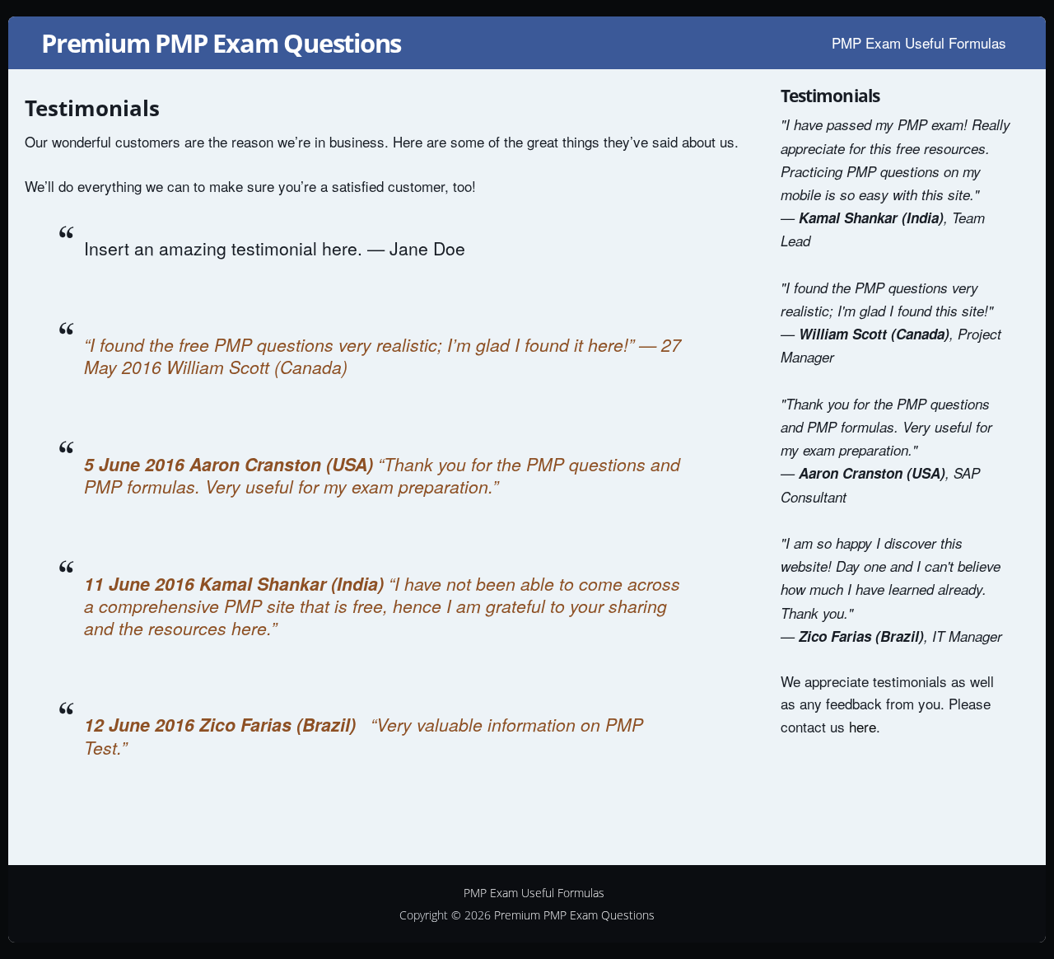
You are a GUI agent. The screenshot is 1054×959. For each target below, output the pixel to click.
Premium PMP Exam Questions (221, 43)
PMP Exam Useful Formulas (919, 42)
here (862, 726)
